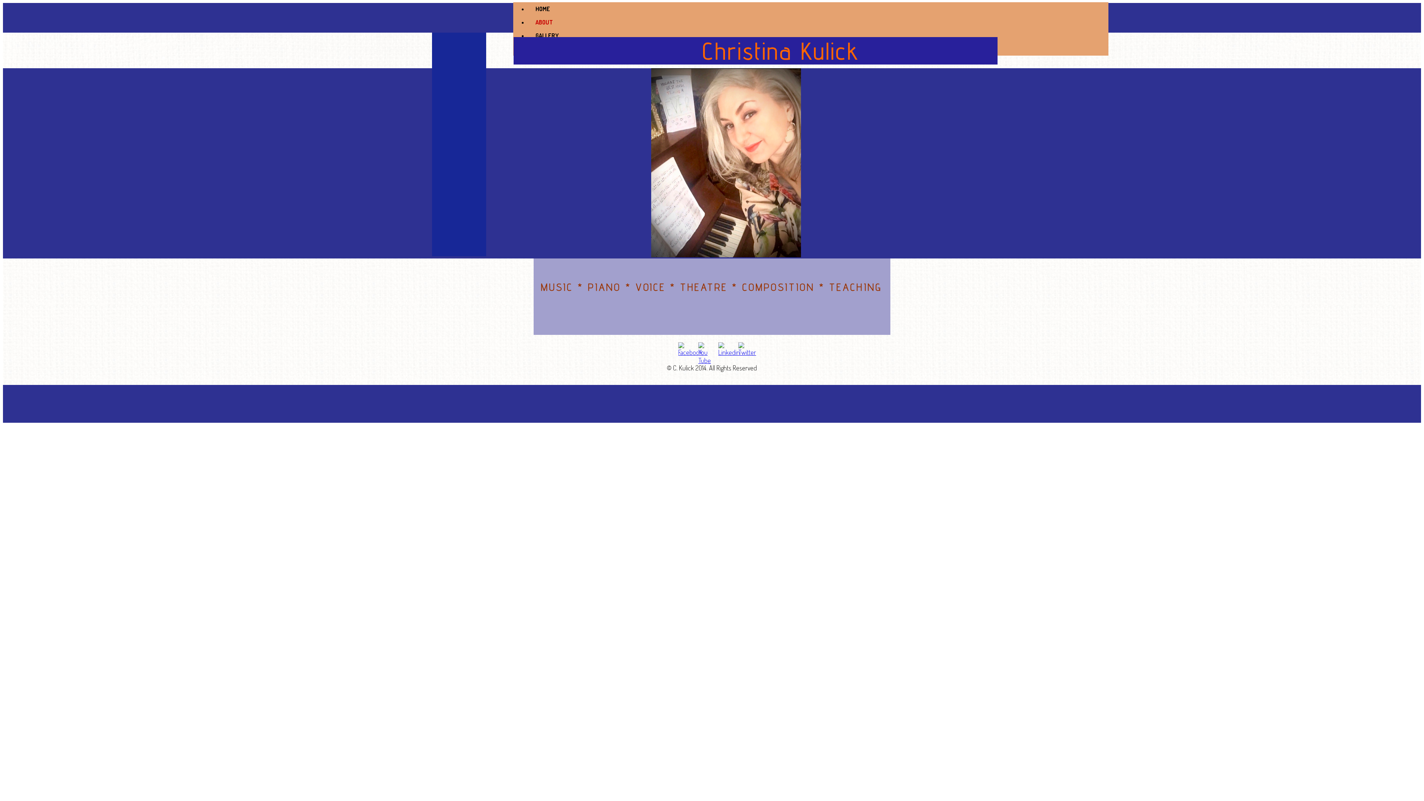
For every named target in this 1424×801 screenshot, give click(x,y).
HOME (542, 9)
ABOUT (544, 22)
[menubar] (810, 29)
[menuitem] (818, 9)
